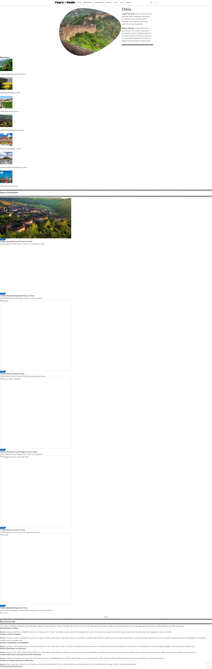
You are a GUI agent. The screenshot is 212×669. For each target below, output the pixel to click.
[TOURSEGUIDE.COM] (65, 2)
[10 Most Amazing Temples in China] (6, 139)
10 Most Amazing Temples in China (10, 149)
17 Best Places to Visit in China (9, 111)
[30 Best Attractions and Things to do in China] (6, 158)
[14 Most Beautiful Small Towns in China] (6, 121)
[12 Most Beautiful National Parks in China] (6, 65)
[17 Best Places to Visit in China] (6, 102)
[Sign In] (145, 2)
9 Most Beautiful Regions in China (10, 93)
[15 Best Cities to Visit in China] (6, 177)
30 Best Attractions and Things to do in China (13, 167)
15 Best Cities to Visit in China (9, 186)
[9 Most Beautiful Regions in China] (6, 83)
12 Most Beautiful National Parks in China (12, 74)
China (3, 239)
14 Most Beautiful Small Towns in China (12, 130)
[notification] (148, 2)
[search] (151, 2)
